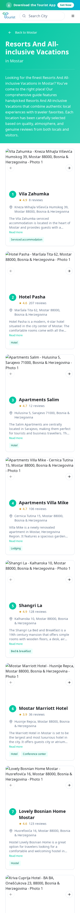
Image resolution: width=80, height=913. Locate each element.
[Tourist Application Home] (9, 15)
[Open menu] (72, 15)
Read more (16, 232)
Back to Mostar (26, 32)
